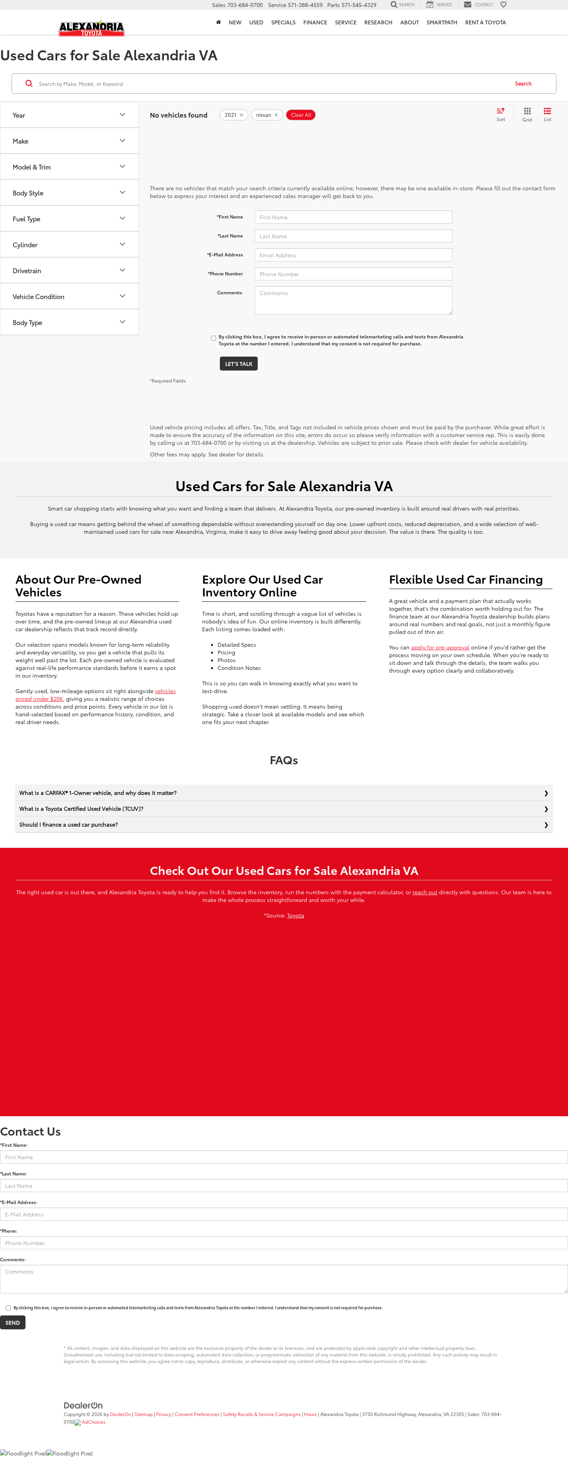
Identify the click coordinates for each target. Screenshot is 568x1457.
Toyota (295, 915)
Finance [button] (315, 22)
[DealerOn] (83, 1404)
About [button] (409, 22)
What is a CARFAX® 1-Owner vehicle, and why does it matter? (98, 792)
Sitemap (143, 1414)
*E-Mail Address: (18, 1202)
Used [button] (256, 22)
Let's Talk (238, 363)
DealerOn (120, 1414)
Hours (310, 1414)
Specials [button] (283, 22)
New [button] (235, 22)
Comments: (230, 292)
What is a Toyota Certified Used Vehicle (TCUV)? (81, 808)
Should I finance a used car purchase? (68, 824)
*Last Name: (13, 1173)
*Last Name (230, 235)
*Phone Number (225, 273)
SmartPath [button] (442, 22)
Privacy (163, 1414)
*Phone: (8, 1230)
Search (523, 83)
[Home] (218, 22)
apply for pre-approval (440, 647)
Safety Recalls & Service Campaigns (262, 1414)
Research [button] (378, 22)
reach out (425, 892)
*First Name (230, 216)
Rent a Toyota (485, 22)
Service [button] (346, 22)
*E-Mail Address (225, 254)
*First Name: (14, 1144)
